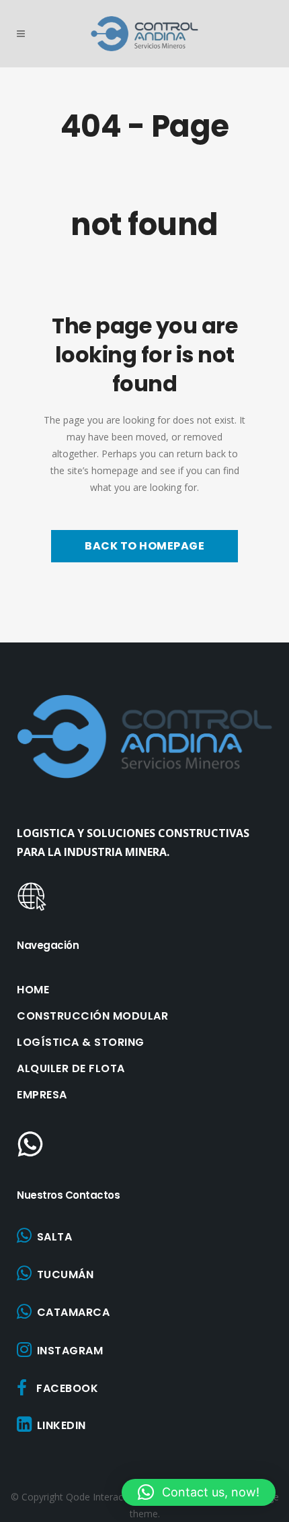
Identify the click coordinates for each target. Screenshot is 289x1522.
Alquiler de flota (71, 1068)
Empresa (42, 1095)
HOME (33, 990)
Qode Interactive (102, 1496)
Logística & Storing (80, 1042)
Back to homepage (144, 546)
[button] (199, 1492)
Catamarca (73, 1312)
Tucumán (65, 1274)
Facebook (67, 1388)
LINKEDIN (61, 1425)
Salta (55, 1237)
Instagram (70, 1350)
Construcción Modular (92, 1016)
